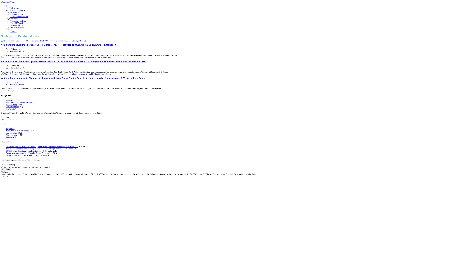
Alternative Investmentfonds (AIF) (19, 102)
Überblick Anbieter (13, 8)
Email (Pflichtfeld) (8, 165)
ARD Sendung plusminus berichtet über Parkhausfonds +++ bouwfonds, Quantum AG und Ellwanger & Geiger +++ (59, 45)
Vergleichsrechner (12, 19)
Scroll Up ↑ (5, 176)
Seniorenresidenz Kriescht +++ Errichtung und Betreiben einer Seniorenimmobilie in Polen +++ (42, 147)
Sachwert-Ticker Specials (15, 10)
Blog (7, 6)
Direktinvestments (12, 107)
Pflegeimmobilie (16, 15)
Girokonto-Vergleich (18, 27)
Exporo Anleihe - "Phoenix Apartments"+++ (23, 155)
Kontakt (13, 32)
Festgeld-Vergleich (17, 23)
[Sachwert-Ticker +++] (10, 2)
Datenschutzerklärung (9, 119)
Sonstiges (9, 109)
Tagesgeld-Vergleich (18, 21)
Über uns (9, 29)
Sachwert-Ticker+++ (16, 51)
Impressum (5, 117)
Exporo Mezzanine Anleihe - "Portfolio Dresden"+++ (26, 153)
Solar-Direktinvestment (19, 17)
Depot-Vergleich (16, 25)
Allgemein (10, 100)
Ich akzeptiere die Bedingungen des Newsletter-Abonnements (27, 167)
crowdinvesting (16, 12)
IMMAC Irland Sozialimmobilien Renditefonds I (24, 151)
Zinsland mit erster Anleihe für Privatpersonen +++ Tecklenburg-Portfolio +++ (35, 149)
